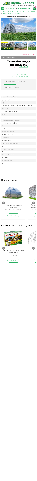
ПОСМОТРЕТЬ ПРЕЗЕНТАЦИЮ (18, 76)
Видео (17, 87)
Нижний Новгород (13, 8)
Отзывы (8, 87)
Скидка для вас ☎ (28, 54)
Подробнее (13, 215)
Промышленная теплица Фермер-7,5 (12, 13)
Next (33, 45)
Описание (21, 81)
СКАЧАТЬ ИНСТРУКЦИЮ (18, 74)
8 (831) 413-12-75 (22, 8)
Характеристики (10, 81)
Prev (3, 45)
